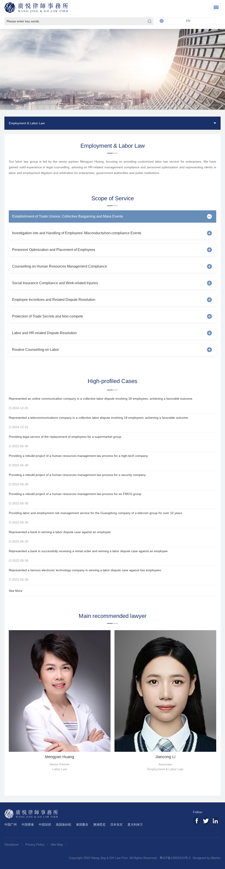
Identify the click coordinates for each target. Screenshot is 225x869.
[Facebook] (196, 821)
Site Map (57, 844)
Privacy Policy (35, 844)
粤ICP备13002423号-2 (175, 858)
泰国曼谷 (82, 824)
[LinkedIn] (215, 821)
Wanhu (216, 858)
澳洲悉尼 (99, 824)
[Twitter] (206, 821)
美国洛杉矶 (63, 824)
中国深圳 (45, 824)
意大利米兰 (135, 824)
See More (15, 590)
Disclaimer (12, 844)
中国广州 (10, 824)
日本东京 (116, 824)
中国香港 (28, 824)
